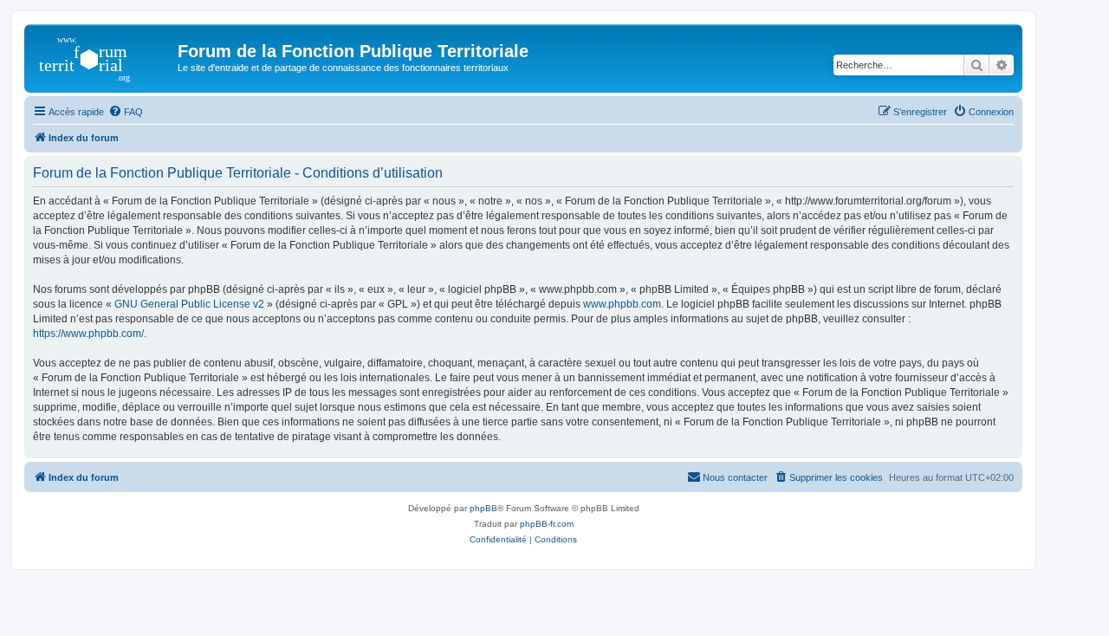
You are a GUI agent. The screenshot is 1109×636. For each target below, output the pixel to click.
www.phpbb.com (622, 304)
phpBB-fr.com (547, 524)
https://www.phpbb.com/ (88, 334)
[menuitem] (125, 111)
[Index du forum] (103, 56)
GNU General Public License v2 (189, 304)
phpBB (483, 508)
